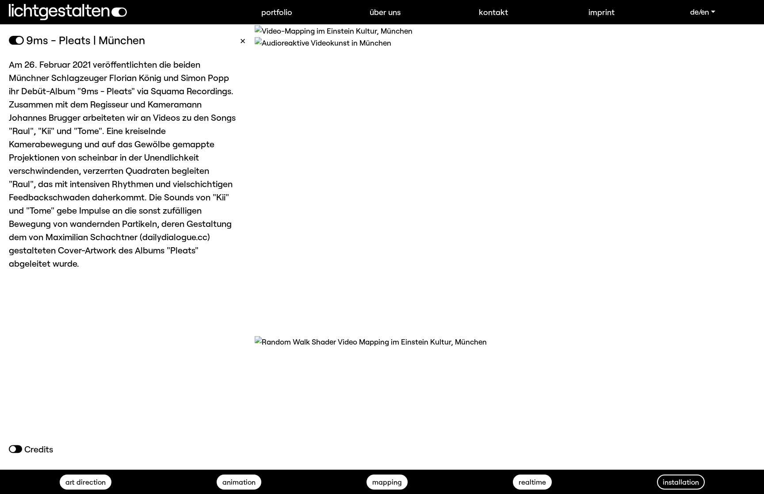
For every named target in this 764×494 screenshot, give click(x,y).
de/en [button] (699, 11)
